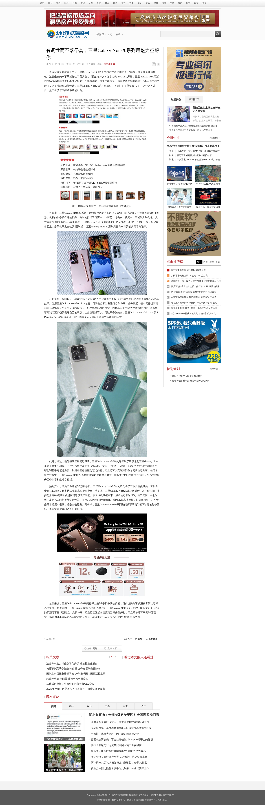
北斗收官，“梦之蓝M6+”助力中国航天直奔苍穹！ (179, 184)
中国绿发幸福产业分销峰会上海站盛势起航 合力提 (193, 126)
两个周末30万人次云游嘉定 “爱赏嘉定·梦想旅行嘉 (119, 762)
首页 (42, 3)
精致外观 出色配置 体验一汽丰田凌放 (67, 678)
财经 (66, 3)
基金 (107, 3)
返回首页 (112, 648)
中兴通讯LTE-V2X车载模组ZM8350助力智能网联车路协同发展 (208, 184)
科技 (196, 3)
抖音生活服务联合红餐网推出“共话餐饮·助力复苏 (118, 751)
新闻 (58, 3)
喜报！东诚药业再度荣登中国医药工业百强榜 (116, 745)
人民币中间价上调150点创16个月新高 (189, 275)
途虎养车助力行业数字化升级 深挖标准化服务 (72, 663)
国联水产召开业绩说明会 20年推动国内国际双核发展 (75, 673)
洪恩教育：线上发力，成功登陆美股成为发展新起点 (196, 281)
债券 (147, 3)
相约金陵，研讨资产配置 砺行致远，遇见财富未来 (119, 756)
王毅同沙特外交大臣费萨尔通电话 (186, 376)
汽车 (188, 3)
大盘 (91, 3)
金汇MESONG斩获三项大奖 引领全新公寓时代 (193, 313)
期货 (115, 3)
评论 (204, 3)
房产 (180, 3)
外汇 (123, 3)
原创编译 (92, 648)
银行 (164, 3)
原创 (50, 3)
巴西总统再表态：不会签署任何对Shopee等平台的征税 (122, 739)
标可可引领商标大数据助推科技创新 (194, 155)
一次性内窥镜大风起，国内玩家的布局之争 (115, 733)
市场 (83, 3)
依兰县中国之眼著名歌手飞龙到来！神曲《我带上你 (120, 768)
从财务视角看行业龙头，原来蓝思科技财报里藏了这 (120, 722)
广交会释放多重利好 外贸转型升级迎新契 (189, 380)
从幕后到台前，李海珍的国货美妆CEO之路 (70, 683)
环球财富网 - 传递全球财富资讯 (68, 34)
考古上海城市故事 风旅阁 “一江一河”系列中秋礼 (194, 302)
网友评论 (108, 64)
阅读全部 (213, 137)
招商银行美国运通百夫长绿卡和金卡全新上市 (191, 130)
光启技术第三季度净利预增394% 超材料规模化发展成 (121, 727)
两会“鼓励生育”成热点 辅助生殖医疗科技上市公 (193, 292)
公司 (99, 3)
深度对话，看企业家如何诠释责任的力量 (208, 207)
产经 (172, 3)
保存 (129, 639)
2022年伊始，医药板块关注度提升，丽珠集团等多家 (75, 688)
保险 (139, 3)
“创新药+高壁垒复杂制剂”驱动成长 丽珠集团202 (73, 668)
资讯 (118, 34)
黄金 (131, 3)
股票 (74, 3)
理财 (156, 3)
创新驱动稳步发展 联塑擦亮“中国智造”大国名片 (193, 297)
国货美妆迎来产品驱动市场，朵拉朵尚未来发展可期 (179, 207)
